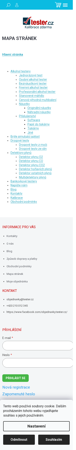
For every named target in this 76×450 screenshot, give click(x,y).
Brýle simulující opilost (25, 136)
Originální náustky (39, 108)
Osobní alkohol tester (33, 79)
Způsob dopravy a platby (22, 258)
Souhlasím (54, 440)
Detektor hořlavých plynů (35, 169)
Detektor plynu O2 (31, 157)
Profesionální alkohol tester (37, 91)
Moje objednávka (17, 281)
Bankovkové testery (24, 181)
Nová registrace (16, 387)
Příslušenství (27, 116)
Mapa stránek (15, 273)
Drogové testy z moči (33, 144)
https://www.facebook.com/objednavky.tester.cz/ (37, 312)
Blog (13, 189)
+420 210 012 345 (17, 305)
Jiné (30, 132)
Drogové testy (20, 140)
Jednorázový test (30, 75)
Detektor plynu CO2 (32, 165)
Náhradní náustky (39, 112)
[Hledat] (8, 5)
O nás (10, 243)
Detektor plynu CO (31, 161)
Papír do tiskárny (38, 124)
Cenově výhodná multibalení (37, 100)
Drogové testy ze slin (33, 148)
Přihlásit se (15, 378)
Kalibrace (17, 197)
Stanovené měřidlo (31, 95)
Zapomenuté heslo (18, 394)
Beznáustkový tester (33, 83)
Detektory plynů (21, 152)
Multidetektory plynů (32, 177)
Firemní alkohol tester (33, 87)
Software (33, 120)
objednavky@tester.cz (20, 299)
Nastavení (36, 426)
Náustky (24, 104)
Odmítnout (19, 440)
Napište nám (19, 185)
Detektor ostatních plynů (35, 173)
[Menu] (65, 5)
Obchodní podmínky (24, 201)
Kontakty (16, 193)
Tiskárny (33, 128)
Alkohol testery (21, 71)
